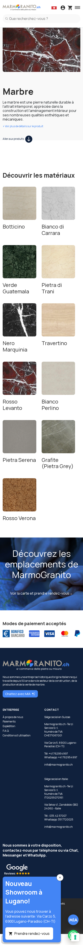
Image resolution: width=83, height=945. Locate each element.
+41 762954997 (67, 757)
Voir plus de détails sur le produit (23, 126)
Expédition (9, 726)
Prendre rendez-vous (32, 933)
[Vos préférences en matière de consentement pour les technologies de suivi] (75, 937)
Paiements (9, 721)
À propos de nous (13, 717)
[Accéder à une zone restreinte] (63, 8)
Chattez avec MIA (18, 694)
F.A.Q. (6, 731)
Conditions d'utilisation (17, 735)
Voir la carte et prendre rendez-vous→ (41, 593)
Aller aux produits (13, 139)
